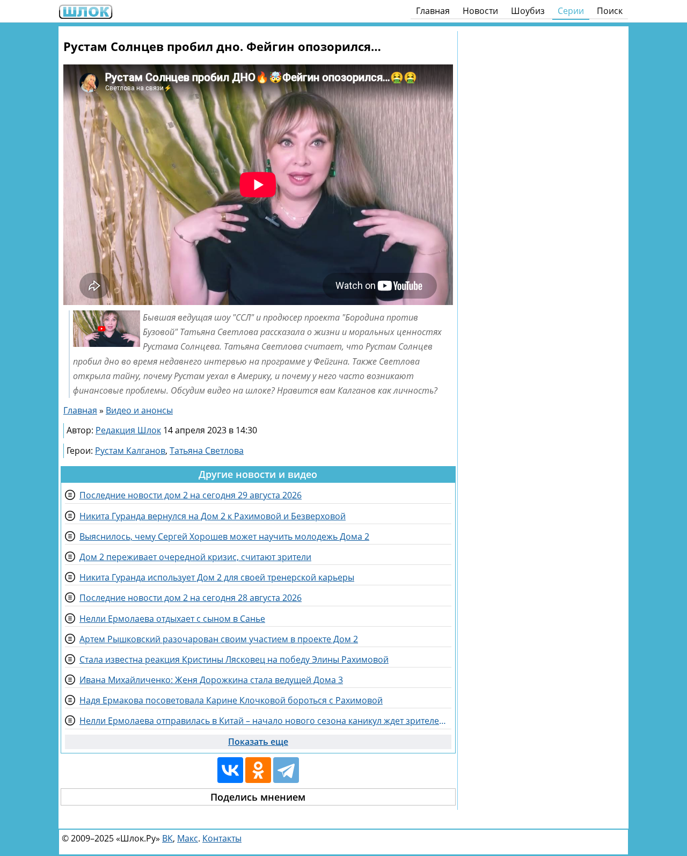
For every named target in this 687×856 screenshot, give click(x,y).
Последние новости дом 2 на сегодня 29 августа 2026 (190, 495)
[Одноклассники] (258, 770)
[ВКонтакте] (230, 770)
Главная (433, 11)
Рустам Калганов (130, 450)
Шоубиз (528, 11)
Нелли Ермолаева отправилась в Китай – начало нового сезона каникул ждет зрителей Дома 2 (265, 721)
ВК (167, 838)
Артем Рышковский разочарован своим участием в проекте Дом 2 (218, 639)
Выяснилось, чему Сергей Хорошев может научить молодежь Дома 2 (224, 536)
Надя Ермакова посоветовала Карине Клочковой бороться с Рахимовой (231, 700)
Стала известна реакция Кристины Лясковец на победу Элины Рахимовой (234, 659)
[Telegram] (286, 770)
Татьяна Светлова (207, 450)
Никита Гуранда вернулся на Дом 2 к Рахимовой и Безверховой (212, 516)
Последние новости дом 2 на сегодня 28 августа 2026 (190, 598)
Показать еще (258, 742)
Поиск (610, 11)
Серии (571, 11)
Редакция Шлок (128, 430)
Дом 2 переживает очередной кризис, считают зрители (195, 557)
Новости (480, 11)
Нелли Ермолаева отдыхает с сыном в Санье (172, 619)
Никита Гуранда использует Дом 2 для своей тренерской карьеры (216, 577)
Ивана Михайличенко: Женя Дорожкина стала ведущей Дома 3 (211, 680)
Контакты (222, 838)
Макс (187, 838)
